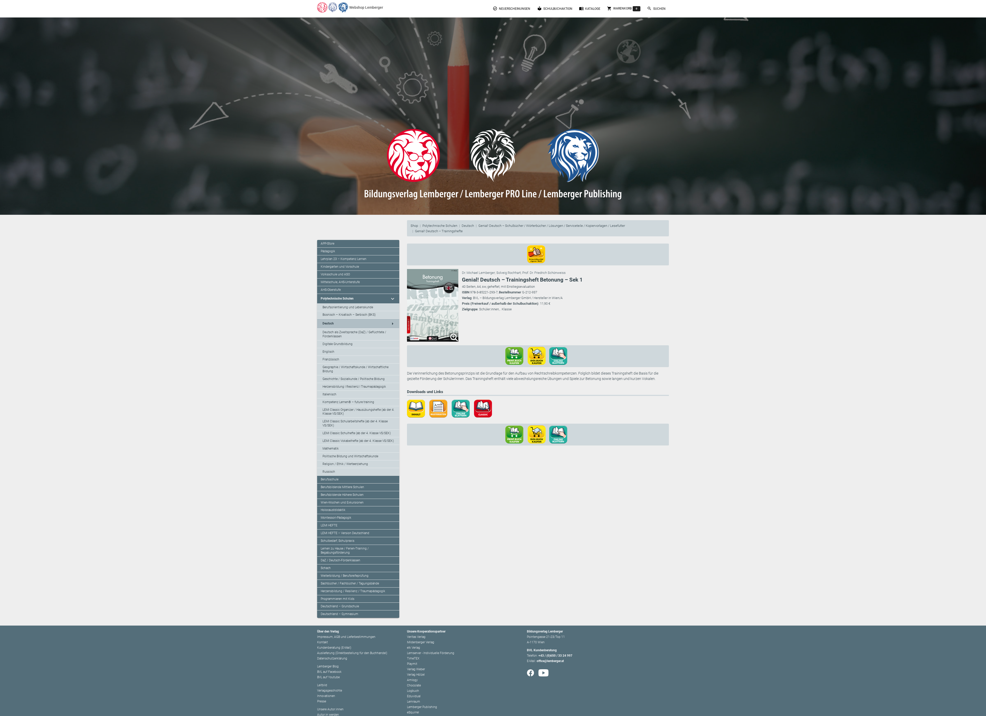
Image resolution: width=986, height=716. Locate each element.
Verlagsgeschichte (329, 690)
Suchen (656, 8)
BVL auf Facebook (329, 672)
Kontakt (322, 642)
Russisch (329, 471)
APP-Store (327, 243)
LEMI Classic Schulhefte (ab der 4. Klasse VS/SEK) (357, 433)
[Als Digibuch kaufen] (538, 356)
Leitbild (322, 685)
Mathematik (331, 448)
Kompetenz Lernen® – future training (348, 402)
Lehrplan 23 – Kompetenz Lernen (343, 259)
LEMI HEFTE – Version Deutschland (345, 533)
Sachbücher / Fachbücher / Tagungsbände (350, 583)
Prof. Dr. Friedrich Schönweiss (544, 273)
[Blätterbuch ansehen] (560, 356)
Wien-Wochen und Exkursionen (342, 502)
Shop (414, 226)
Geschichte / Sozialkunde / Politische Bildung (354, 379)
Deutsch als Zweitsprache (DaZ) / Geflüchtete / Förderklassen (354, 334)
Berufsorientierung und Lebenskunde (348, 307)
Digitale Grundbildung (338, 344)
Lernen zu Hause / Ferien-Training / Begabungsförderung (345, 550)
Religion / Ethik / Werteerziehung (345, 464)
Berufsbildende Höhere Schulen (342, 495)
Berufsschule (329, 479)
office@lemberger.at (550, 661)
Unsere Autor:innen (330, 709)
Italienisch (329, 394)
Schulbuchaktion (554, 8)
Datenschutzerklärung (332, 658)
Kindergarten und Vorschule (340, 266)
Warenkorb (622, 8)
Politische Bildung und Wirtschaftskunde (350, 456)
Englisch (328, 352)
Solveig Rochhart (508, 273)
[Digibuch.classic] (485, 408)
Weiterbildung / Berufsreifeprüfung (344, 576)
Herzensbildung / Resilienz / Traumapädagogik (353, 591)
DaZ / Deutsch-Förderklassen (340, 560)
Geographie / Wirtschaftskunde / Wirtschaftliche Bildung (355, 369)
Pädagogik (328, 251)
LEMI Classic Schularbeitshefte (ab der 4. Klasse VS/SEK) (355, 423)
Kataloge (589, 8)
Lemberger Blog (328, 666)
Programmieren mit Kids (337, 599)
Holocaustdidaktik (333, 510)
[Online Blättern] (462, 408)
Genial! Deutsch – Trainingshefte (439, 231)
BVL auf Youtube (328, 677)
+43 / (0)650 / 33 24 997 (555, 655)
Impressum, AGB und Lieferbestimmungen (346, 637)
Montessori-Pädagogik (336, 517)
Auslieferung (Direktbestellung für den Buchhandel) (352, 653)
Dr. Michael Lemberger (478, 273)
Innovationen (326, 696)
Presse (321, 701)
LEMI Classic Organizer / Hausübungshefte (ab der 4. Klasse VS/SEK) (358, 412)
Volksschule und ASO (335, 274)
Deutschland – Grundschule (340, 606)
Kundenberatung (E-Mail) (334, 647)
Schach (326, 568)
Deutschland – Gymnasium (339, 614)
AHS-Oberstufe (331, 290)
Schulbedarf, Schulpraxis (337, 541)
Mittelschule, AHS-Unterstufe (340, 282)
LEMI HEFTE (329, 525)
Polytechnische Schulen (439, 226)
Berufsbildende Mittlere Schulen (342, 487)
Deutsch (468, 226)
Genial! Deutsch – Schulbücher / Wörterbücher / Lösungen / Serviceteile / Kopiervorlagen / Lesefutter (551, 226)
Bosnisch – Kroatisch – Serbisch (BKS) (349, 315)
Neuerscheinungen (511, 8)
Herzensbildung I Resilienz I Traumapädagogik (354, 386)
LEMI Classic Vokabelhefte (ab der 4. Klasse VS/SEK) (358, 441)
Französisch (331, 359)
